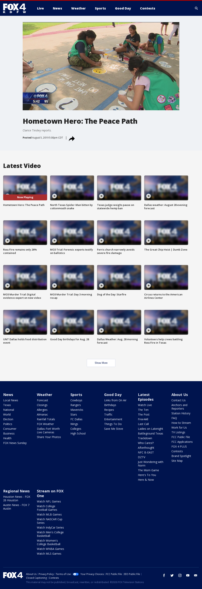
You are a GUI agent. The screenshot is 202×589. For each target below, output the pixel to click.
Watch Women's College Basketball (48, 542)
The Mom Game (148, 470)
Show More (101, 362)
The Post (144, 414)
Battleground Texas (150, 433)
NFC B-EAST (146, 452)
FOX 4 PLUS (179, 446)
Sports (76, 394)
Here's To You (147, 475)
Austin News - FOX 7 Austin (16, 506)
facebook (164, 575)
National (8, 410)
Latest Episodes (145, 397)
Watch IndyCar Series (50, 527)
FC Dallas (76, 419)
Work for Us (179, 427)
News (8, 394)
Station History (180, 413)
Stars (73, 414)
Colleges (75, 429)
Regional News (16, 491)
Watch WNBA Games (50, 549)
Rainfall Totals (46, 419)
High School (78, 433)
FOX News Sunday (15, 443)
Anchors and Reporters (179, 406)
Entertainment (113, 419)
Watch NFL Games (49, 501)
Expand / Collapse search (196, 8)
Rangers (75, 405)
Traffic (108, 414)
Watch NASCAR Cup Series (49, 521)
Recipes (109, 410)
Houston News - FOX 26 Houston (16, 498)
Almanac (42, 414)
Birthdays (110, 405)
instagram (180, 575)
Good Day (113, 394)
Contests (177, 451)
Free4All (143, 419)
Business (9, 433)
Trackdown (145, 438)
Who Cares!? (146, 443)
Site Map (177, 461)
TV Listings (178, 432)
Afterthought (146, 448)
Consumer (9, 429)
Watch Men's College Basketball (50, 534)
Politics (7, 424)
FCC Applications (182, 442)
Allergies (42, 410)
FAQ (174, 418)
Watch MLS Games (49, 553)
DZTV (141, 457)
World (7, 414)
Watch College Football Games (47, 508)
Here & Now (146, 480)
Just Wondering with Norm (150, 463)
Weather (44, 394)
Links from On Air (115, 400)
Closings (42, 405)
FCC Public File (180, 437)
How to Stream (181, 423)
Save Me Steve (113, 429)
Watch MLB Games (49, 514)
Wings (74, 424)
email (196, 575)
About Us (179, 394)
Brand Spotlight (181, 456)
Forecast (42, 400)
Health (7, 438)
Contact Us (178, 400)
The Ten (143, 410)
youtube (188, 575)
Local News (10, 400)
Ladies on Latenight (150, 429)
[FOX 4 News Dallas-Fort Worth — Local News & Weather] (16, 8)
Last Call (143, 424)
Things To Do (113, 424)
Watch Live (145, 405)
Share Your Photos (49, 437)
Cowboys (76, 400)
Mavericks (76, 410)
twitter (172, 575)
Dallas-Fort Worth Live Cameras (48, 430)
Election (8, 419)
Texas (7, 405)
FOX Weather (45, 424)
